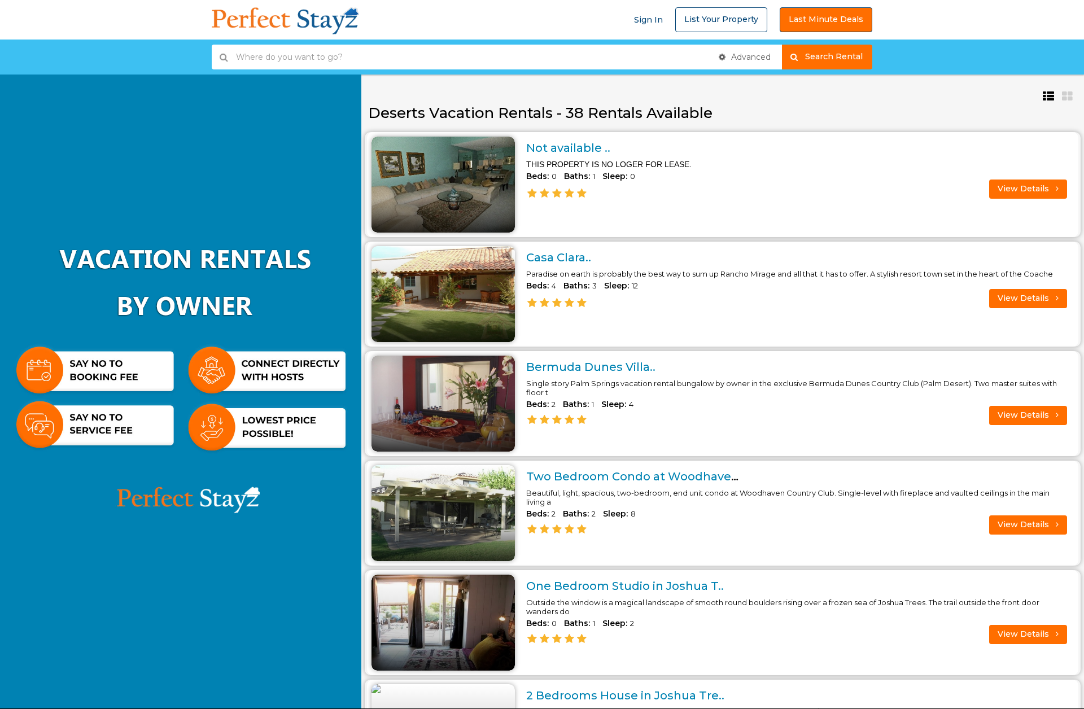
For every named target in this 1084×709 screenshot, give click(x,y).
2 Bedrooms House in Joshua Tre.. (625, 695)
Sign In (648, 20)
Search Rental (838, 56)
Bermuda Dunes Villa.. (590, 367)
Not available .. (568, 148)
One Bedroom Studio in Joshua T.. (625, 586)
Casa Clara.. (558, 257)
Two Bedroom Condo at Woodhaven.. (635, 476)
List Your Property (721, 19)
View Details (1024, 188)
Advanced (750, 57)
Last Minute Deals (826, 19)
